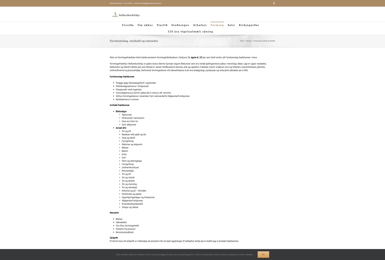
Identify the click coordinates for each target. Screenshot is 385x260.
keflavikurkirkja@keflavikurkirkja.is (147, 3)
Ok (263, 254)
